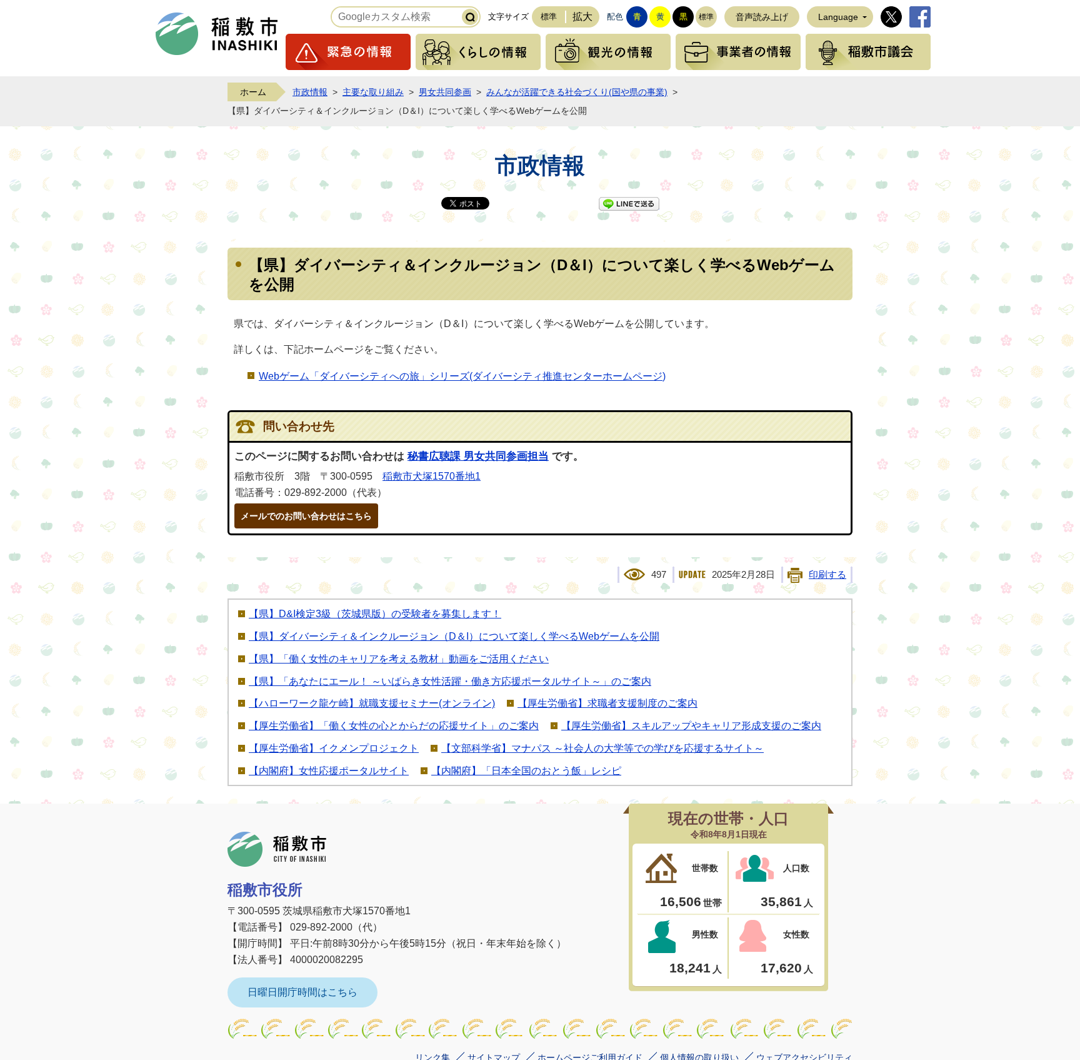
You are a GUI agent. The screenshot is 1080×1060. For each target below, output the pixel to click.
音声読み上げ (762, 17)
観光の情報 (608, 52)
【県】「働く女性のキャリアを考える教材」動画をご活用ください (399, 659)
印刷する (827, 575)
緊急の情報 (348, 52)
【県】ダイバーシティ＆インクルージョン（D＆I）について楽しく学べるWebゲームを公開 (454, 636)
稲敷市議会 (868, 52)
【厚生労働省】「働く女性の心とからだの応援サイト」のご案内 (394, 725)
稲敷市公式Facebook (920, 17)
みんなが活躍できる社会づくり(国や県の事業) (577, 92)
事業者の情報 (738, 52)
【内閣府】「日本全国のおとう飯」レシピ (526, 770)
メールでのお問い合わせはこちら (306, 516)
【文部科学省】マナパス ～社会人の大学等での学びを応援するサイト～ (602, 748)
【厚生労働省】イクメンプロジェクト (334, 748)
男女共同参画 (445, 92)
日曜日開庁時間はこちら (303, 992)
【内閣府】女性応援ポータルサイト (329, 770)
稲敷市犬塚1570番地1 (431, 476)
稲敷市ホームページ (217, 34)
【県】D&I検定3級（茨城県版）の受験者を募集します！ (375, 613)
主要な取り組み (373, 92)
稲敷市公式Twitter (891, 17)
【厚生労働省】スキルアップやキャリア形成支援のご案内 (691, 725)
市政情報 (310, 92)
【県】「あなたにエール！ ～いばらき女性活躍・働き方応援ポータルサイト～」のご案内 (450, 681)
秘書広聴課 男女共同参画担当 (478, 456)
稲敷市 (277, 849)
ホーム (253, 92)
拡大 (582, 16)
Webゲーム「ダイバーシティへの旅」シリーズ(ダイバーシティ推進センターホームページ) (462, 376)
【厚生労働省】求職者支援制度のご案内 (608, 703)
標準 (549, 16)
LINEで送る (629, 204)
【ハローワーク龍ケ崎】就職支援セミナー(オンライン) (372, 703)
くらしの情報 (478, 52)
